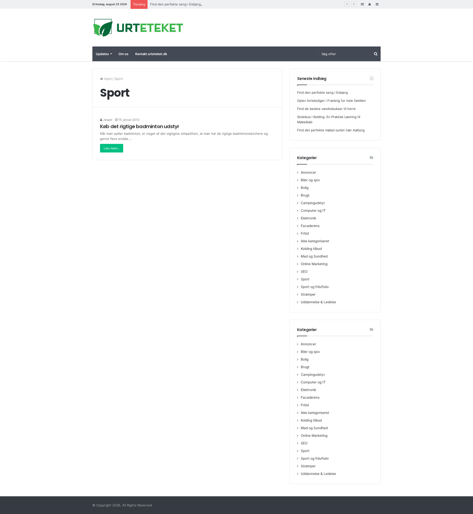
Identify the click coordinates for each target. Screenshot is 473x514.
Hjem (107, 79)
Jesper (107, 119)
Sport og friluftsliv (315, 287)
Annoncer (308, 172)
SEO (304, 271)
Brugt (305, 195)
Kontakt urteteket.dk (151, 54)
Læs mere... (111, 148)
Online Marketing (314, 264)
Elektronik (308, 218)
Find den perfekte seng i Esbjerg (175, 4)
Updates (102, 54)
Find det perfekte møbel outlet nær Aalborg (331, 130)
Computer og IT (313, 210)
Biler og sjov (310, 180)
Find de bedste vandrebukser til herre (326, 109)
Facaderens (310, 226)
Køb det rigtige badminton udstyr (139, 126)
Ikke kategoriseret (315, 241)
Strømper (308, 294)
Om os (123, 54)
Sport (305, 279)
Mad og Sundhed (314, 256)
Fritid (305, 233)
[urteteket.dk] (138, 27)
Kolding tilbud (311, 249)
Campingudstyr (313, 203)
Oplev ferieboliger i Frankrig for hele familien (331, 101)
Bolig (304, 188)
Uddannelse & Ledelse (318, 302)
